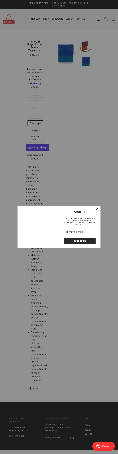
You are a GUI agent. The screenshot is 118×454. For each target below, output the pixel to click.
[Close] (96, 209)
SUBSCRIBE (80, 241)
